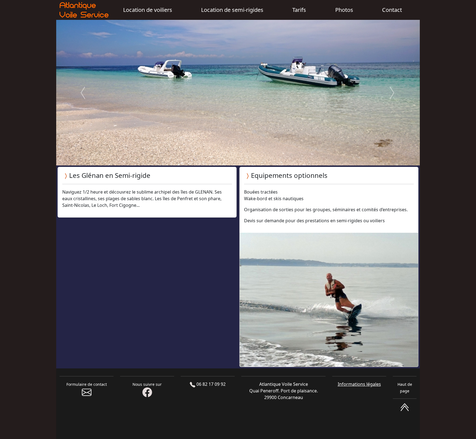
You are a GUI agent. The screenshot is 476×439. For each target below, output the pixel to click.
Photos (344, 10)
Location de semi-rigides (232, 10)
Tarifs (299, 10)
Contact (392, 10)
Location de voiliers (147, 10)
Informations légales (359, 384)
